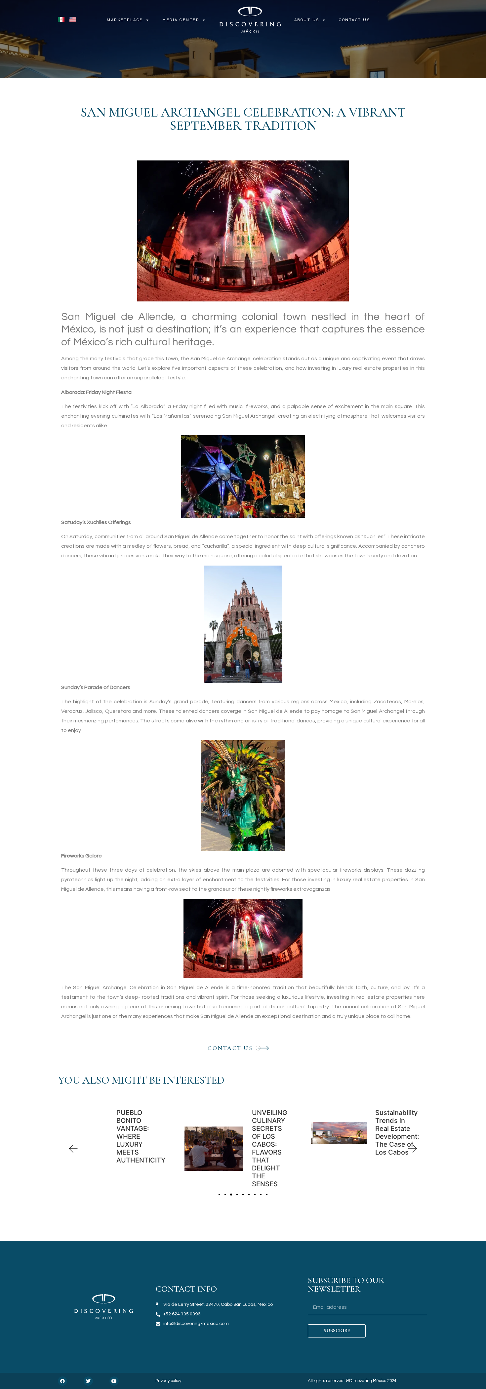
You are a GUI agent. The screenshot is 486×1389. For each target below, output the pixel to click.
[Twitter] (88, 1381)
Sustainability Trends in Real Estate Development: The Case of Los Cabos (397, 1132)
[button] (73, 1149)
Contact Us (354, 20)
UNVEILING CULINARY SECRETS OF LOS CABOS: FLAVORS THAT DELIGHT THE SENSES (269, 1148)
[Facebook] (62, 1381)
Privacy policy (168, 1380)
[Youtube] (114, 1381)
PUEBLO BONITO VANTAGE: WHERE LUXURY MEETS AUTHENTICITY (141, 1136)
